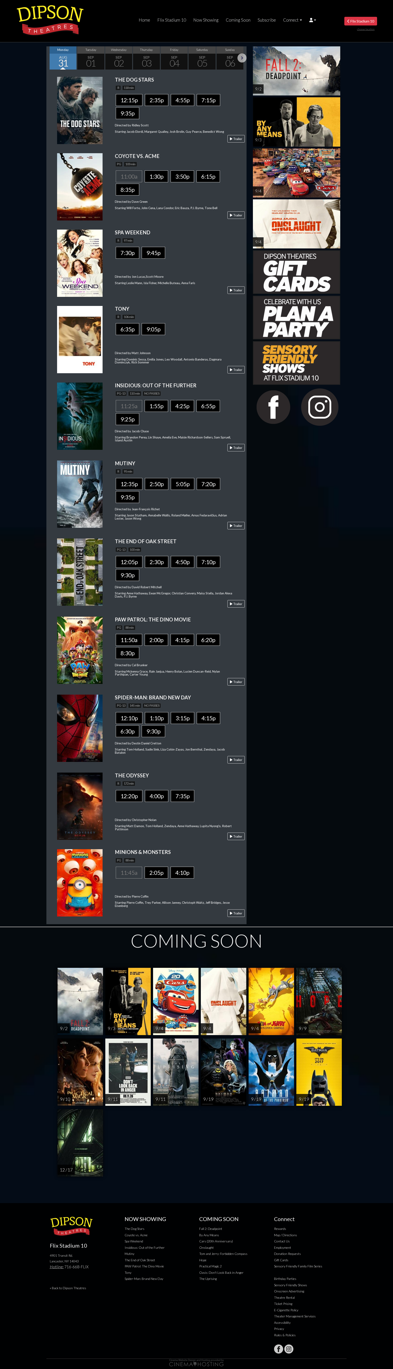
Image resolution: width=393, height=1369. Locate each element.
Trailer (237, 139)
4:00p (157, 796)
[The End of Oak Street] (80, 571)
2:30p (157, 561)
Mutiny (129, 1254)
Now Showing (206, 20)
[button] (313, 20)
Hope (203, 1260)
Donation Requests (287, 1254)
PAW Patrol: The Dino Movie (144, 1266)
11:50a (129, 639)
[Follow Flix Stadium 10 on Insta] (288, 1349)
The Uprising (208, 1279)
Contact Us (282, 1241)
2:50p (157, 484)
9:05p (153, 329)
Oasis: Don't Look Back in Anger (221, 1272)
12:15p (129, 100)
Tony (128, 1272)
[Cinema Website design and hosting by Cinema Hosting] (196, 1362)
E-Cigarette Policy (286, 1310)
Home (144, 20)
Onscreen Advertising (289, 1291)
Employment (282, 1247)
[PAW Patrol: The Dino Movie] (80, 649)
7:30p (127, 252)
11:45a (129, 872)
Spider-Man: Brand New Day (144, 1279)
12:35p (129, 484)
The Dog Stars (134, 1229)
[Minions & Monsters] (80, 882)
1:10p (157, 718)
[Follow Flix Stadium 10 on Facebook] (278, 1349)
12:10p (129, 718)
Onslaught (206, 1247)
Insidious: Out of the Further (145, 1247)
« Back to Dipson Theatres (68, 1288)
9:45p (153, 252)
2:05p (156, 872)
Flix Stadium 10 (171, 20)
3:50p (182, 176)
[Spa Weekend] (80, 262)
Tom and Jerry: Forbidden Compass (223, 1254)
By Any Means (209, 1235)
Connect (291, 20)
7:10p (208, 561)
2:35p (157, 100)
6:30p (127, 731)
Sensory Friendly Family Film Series (298, 1266)
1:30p (156, 176)
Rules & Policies (285, 1335)
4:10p (182, 872)
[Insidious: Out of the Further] (80, 415)
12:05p (129, 561)
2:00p (156, 639)
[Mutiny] (80, 493)
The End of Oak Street (140, 1260)
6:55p (208, 406)
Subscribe (267, 20)
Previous (50, 58)
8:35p (127, 189)
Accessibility (282, 1322)
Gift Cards (281, 1260)
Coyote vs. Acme (136, 1235)
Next (242, 58)
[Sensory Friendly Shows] (296, 362)
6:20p (208, 639)
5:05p (182, 484)
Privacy (279, 1329)
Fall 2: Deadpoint (210, 1229)
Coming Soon (238, 20)
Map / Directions (285, 1235)
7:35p (182, 796)
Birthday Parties (285, 1279)
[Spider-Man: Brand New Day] (80, 727)
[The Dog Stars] (80, 110)
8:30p (127, 653)
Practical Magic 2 (210, 1266)
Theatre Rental (284, 1297)
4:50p (182, 561)
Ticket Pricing (283, 1304)
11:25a (129, 406)
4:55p (182, 100)
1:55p (156, 406)
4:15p (182, 639)
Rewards (280, 1229)
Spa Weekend (134, 1241)
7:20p (208, 484)
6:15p (208, 176)
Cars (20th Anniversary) (216, 1241)
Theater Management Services (295, 1316)
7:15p (208, 100)
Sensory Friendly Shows (290, 1285)
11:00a (129, 176)
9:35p (127, 113)
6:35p (127, 329)
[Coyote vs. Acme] (80, 186)
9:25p (127, 419)
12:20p (129, 796)
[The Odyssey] (80, 805)
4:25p (182, 406)
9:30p (127, 575)
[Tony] (80, 339)
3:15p (182, 718)
